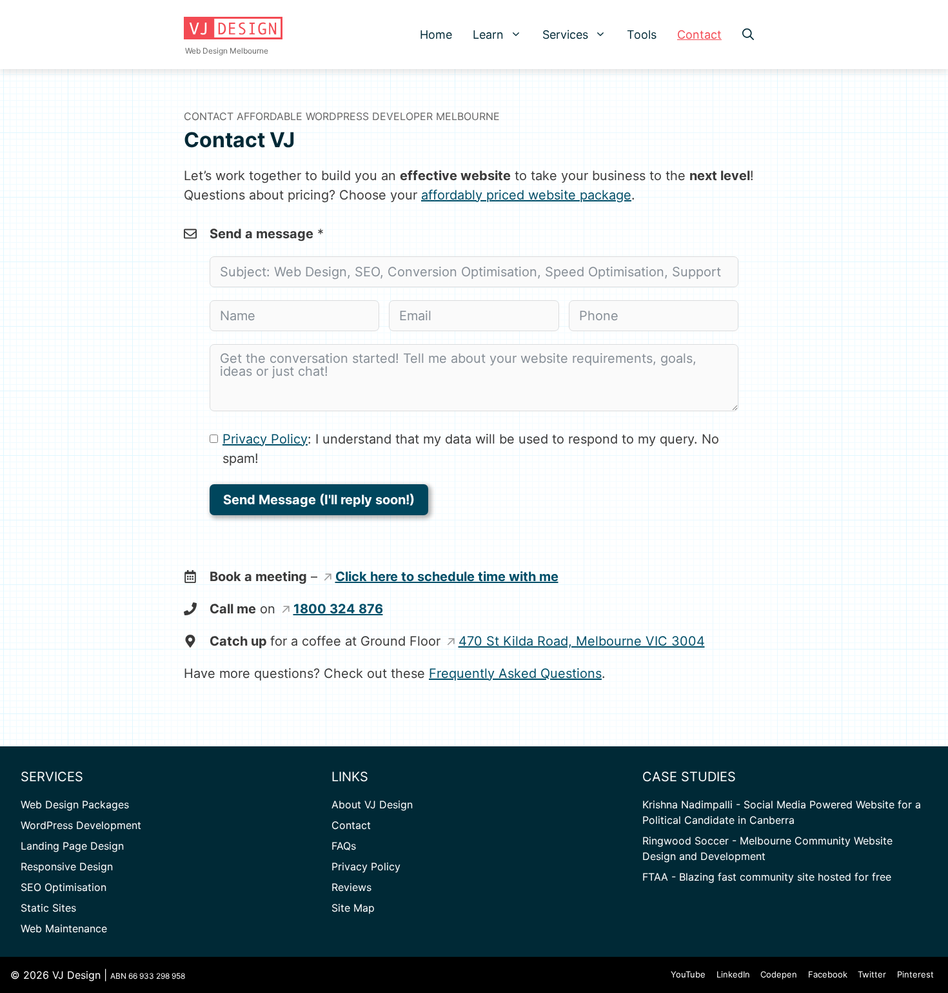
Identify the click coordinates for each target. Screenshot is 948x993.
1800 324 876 (338, 609)
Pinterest (915, 974)
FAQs (343, 845)
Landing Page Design (72, 845)
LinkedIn (733, 974)
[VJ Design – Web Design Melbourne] (233, 28)
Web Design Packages (75, 804)
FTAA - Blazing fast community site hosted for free (766, 876)
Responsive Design (67, 866)
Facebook (827, 974)
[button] (518, 34)
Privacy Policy (265, 439)
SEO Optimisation (63, 887)
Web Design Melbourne (226, 51)
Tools (642, 34)
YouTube (688, 974)
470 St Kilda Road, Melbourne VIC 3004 (582, 641)
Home (436, 34)
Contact (699, 34)
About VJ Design (372, 804)
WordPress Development (81, 825)
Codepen (778, 974)
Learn (488, 34)
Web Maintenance (64, 928)
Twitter (872, 974)
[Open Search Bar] (748, 34)
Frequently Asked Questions (515, 673)
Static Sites (48, 907)
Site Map (353, 907)
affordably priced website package (526, 195)
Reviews (351, 887)
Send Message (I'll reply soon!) (319, 499)
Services (565, 34)
